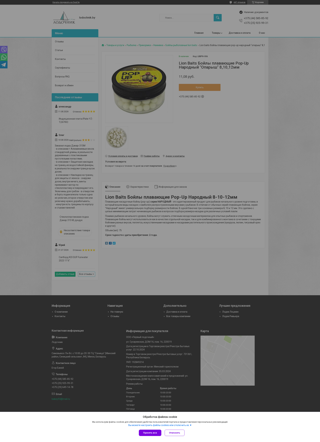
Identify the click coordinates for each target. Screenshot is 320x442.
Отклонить (174, 432)
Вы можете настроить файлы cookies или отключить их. (159, 425)
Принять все (150, 432)
